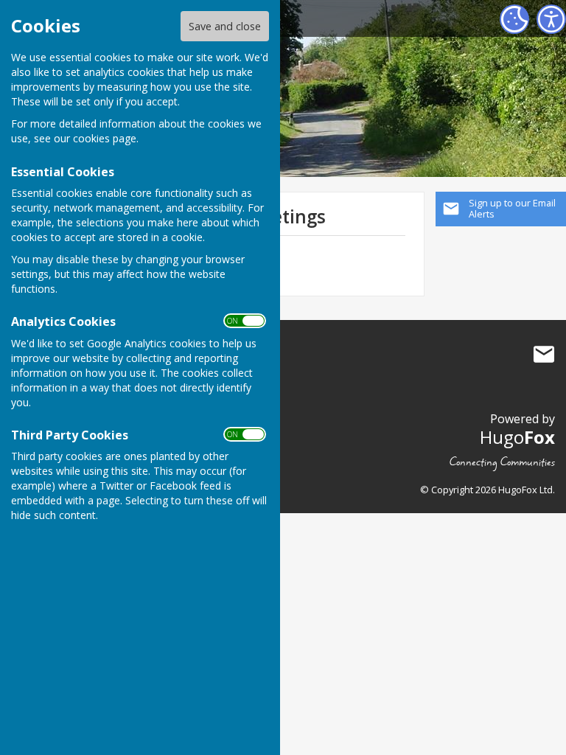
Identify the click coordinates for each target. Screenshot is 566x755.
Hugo (517, 437)
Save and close (225, 26)
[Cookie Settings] (514, 19)
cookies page (104, 138)
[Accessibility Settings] (551, 19)
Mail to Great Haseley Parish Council (544, 355)
